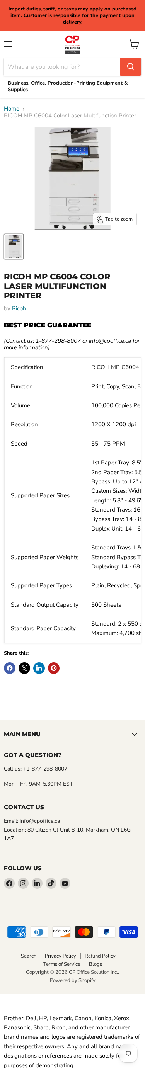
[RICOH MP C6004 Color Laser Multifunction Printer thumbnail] (13, 246)
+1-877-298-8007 (45, 768)
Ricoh (19, 308)
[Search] (130, 67)
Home (11, 108)
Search (28, 956)
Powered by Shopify (73, 980)
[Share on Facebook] (9, 668)
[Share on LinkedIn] (39, 668)
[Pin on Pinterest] (54, 668)
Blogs (95, 964)
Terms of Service (61, 964)
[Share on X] (24, 668)
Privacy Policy (60, 956)
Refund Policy (100, 956)
